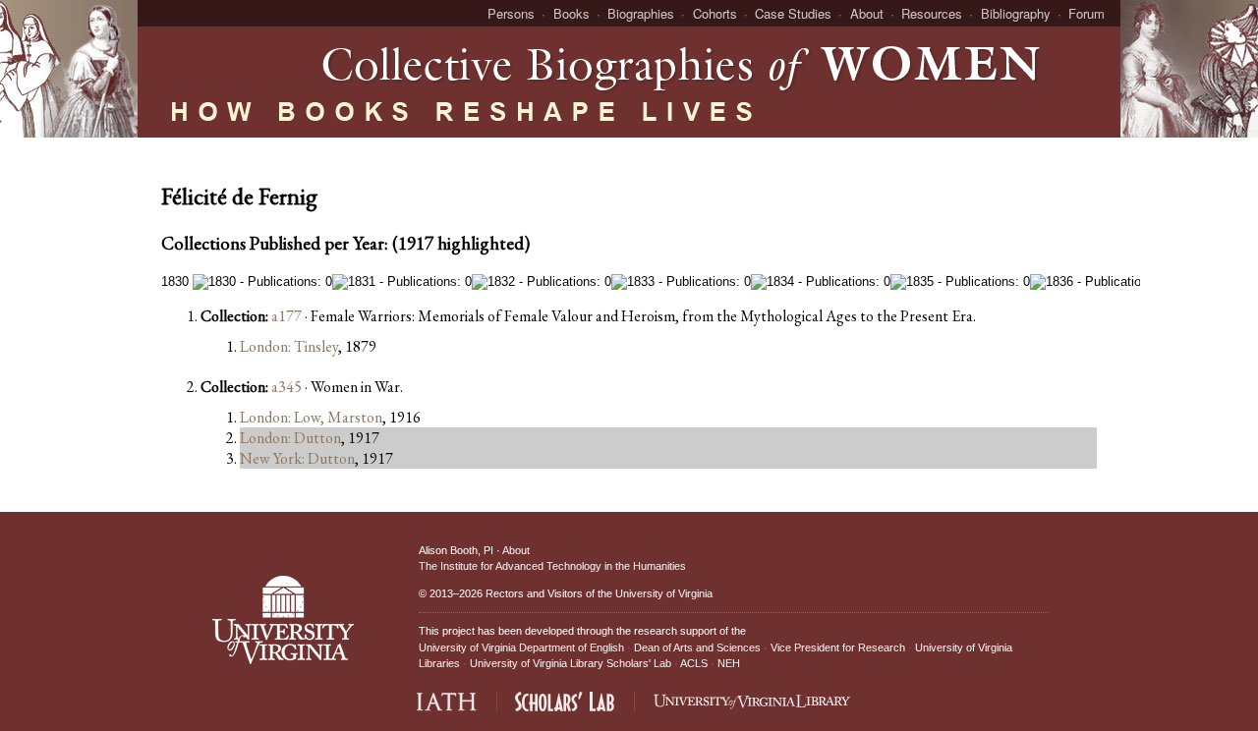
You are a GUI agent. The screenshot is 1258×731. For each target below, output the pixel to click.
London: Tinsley (289, 346)
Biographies (640, 13)
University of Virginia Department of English (521, 647)
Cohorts (715, 13)
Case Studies (793, 13)
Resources (931, 13)
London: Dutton (290, 437)
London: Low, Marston (311, 417)
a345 (286, 386)
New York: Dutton (297, 458)
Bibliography (1016, 13)
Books (571, 13)
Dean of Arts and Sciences (697, 647)
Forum (1086, 13)
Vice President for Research (838, 647)
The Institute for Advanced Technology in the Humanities (552, 566)
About (867, 13)
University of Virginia (664, 593)
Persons (511, 13)
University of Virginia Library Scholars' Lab (570, 663)
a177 (286, 316)
